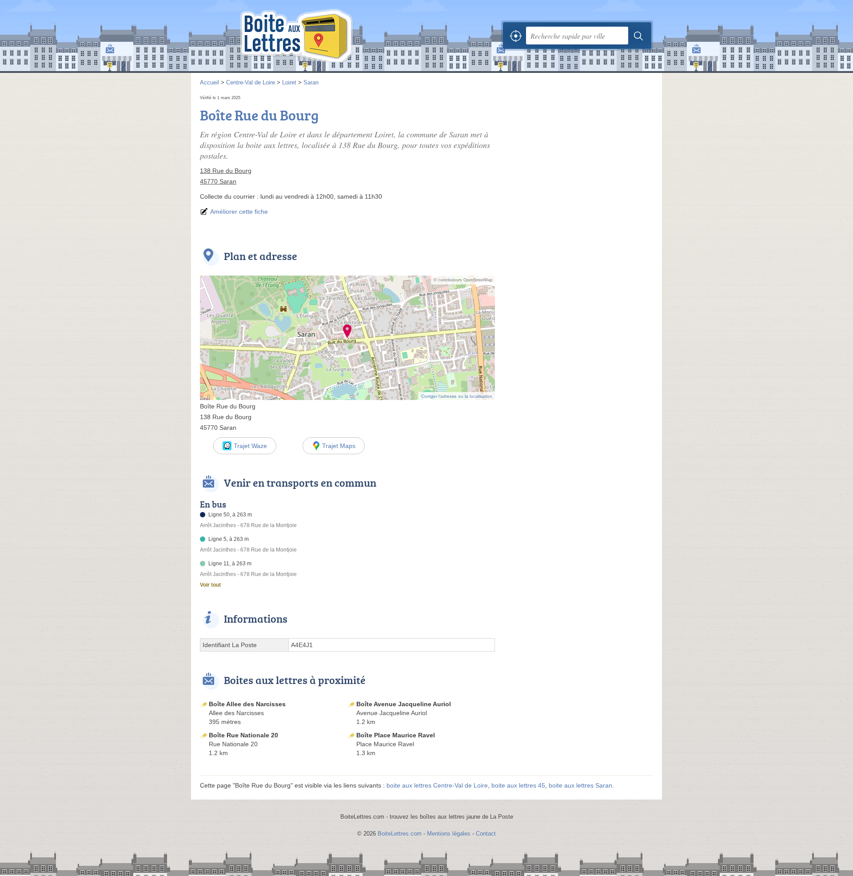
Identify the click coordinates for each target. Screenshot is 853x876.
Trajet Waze (250, 445)
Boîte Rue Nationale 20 (243, 735)
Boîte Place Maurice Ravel (395, 735)
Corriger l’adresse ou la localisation (456, 396)
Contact (486, 833)
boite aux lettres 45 (518, 785)
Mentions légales (448, 833)
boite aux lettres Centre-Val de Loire (437, 785)
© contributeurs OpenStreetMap (463, 280)
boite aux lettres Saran (580, 785)
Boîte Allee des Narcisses (247, 704)
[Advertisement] (578, 155)
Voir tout (210, 585)
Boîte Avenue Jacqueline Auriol (403, 704)
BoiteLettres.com (400, 833)
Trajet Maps (338, 445)
